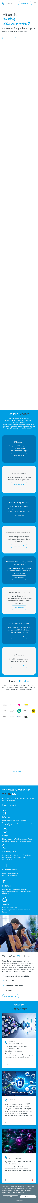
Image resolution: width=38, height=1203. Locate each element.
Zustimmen (28, 1197)
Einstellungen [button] (19, 1200)
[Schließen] (35, 1186)
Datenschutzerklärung (17, 1192)
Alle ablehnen (10, 1197)
